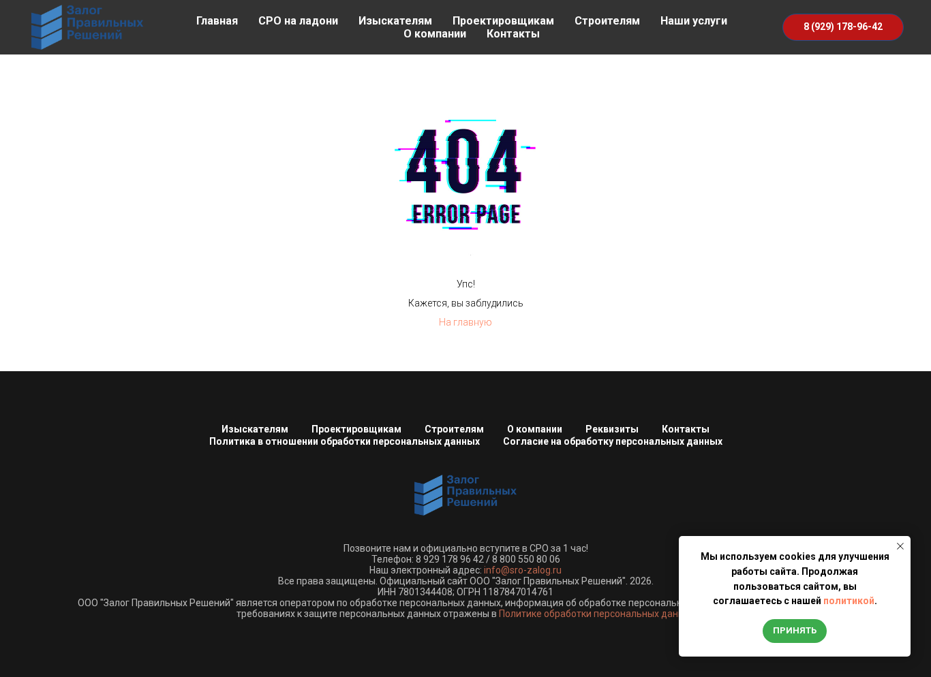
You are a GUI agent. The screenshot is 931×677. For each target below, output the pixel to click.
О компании (434, 33)
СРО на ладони (298, 20)
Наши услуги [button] (693, 20)
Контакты (513, 33)
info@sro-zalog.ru (523, 570)
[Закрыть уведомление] (900, 546)
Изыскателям (395, 20)
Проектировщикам (503, 20)
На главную (465, 322)
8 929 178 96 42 (450, 559)
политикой (848, 600)
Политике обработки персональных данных (597, 613)
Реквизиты (612, 429)
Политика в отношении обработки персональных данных (344, 441)
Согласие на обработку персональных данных (612, 441)
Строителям (607, 20)
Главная (217, 20)
